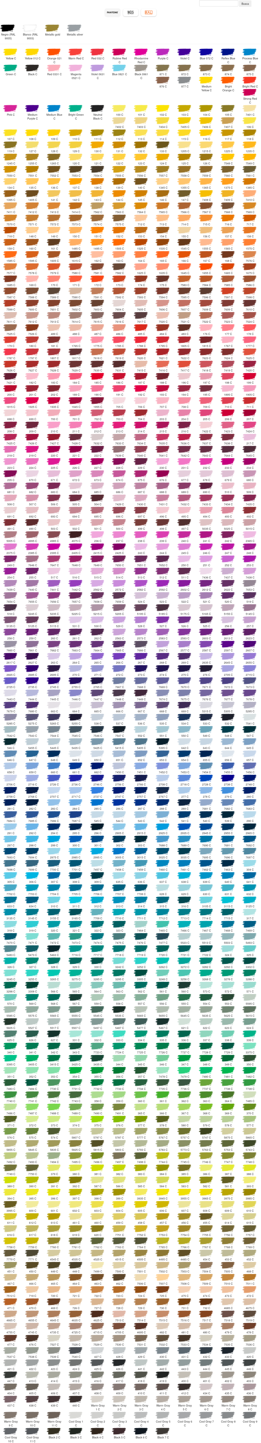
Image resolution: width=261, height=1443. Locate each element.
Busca (245, 4)
